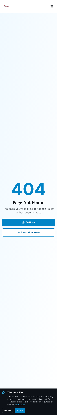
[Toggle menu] (52, 6)
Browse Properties (30, 232)
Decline (7, 410)
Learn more (20, 404)
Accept (20, 410)
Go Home (30, 222)
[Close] (53, 392)
